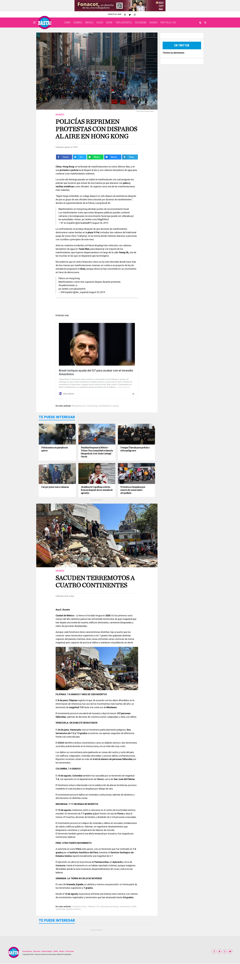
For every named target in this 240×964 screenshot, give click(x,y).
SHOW (109, 22)
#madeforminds (66, 285)
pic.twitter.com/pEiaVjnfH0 (71, 289)
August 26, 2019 (100, 223)
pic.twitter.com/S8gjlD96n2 (95, 219)
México (61, 951)
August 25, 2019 (97, 292)
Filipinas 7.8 (93, 906)
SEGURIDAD (140, 22)
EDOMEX (78, 22)
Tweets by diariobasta (173, 52)
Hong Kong (92, 406)
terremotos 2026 (128, 906)
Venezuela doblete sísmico (68, 909)
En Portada (70, 951)
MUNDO (153, 22)
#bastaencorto (79, 406)
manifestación (105, 406)
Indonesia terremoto (109, 906)
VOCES (99, 22)
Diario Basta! (27, 951)
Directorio (36, 951)
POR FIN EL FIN (168, 22)
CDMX (67, 22)
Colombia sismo (79, 906)
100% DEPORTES (123, 22)
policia (116, 406)
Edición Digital (47, 951)
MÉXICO (89, 22)
